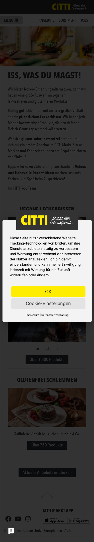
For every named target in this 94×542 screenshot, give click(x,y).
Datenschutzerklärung (54, 314)
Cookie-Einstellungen (48, 303)
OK (48, 291)
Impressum (32, 314)
